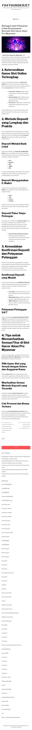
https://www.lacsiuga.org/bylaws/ (11, 717)
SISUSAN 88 (8, 88)
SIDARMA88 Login (7, 500)
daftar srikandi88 (6, 689)
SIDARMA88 (5, 492)
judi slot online (5, 536)
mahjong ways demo (7, 617)
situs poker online (6, 593)
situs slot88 (5, 653)
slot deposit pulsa (7, 621)
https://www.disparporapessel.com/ (12, 645)
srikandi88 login (6, 649)
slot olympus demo (7, 609)
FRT (20, 727)
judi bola (4, 585)
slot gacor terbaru (7, 508)
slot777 (4, 685)
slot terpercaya (6, 504)
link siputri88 (5, 705)
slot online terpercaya (8, 573)
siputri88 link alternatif (8, 697)
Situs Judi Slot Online (7, 532)
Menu (17, 19)
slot (3, 713)
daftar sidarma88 (6, 681)
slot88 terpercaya (7, 605)
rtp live (3, 601)
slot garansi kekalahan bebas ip (10, 613)
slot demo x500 (6, 677)
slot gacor (4, 561)
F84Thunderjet (16, 5)
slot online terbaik (6, 516)
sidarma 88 (5, 701)
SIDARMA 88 (5, 488)
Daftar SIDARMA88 (7, 496)
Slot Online (5, 625)
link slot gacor (5, 548)
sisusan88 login (6, 709)
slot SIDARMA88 (6, 484)
